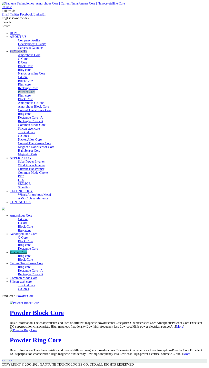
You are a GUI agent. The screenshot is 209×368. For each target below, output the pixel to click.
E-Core (22, 62)
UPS (21, 180)
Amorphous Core (29, 55)
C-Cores (23, 136)
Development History (32, 44)
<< (3, 360)
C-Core (23, 58)
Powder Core (26, 91)
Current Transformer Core (34, 110)
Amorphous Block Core (33, 106)
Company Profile (29, 40)
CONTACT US (20, 202)
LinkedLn (39, 14)
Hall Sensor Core (29, 150)
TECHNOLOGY (21, 191)
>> (10, 360)
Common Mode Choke (33, 172)
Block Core (25, 66)
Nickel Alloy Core (30, 139)
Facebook (26, 14)
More (179, 326)
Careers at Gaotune (30, 47)
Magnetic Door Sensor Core (36, 147)
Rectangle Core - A (30, 117)
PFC (21, 176)
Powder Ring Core (35, 340)
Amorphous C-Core (31, 103)
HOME (15, 33)
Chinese (7, 7)
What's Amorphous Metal (34, 194)
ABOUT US (18, 36)
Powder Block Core (37, 312)
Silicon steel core (29, 128)
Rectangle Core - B (30, 121)
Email (6, 14)
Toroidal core (26, 132)
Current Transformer (31, 169)
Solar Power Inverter (31, 161)
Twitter (15, 14)
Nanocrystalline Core (31, 73)
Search (6, 26)
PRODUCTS (18, 51)
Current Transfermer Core (34, 143)
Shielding (24, 187)
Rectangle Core (28, 88)
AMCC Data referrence (33, 198)
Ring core (24, 69)
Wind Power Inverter (31, 165)
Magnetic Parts (27, 154)
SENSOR (24, 183)
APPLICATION (20, 158)
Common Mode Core (32, 125)
